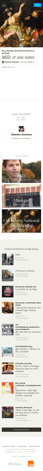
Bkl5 (4, 51)
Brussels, (27, 62)
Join (37, 5)
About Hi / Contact (9, 446)
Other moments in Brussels (21, 249)
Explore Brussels (21, 429)
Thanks (21, 105)
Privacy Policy (22, 446)
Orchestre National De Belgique (18, 52)
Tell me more (21, 79)
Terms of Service (34, 446)
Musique (9, 51)
